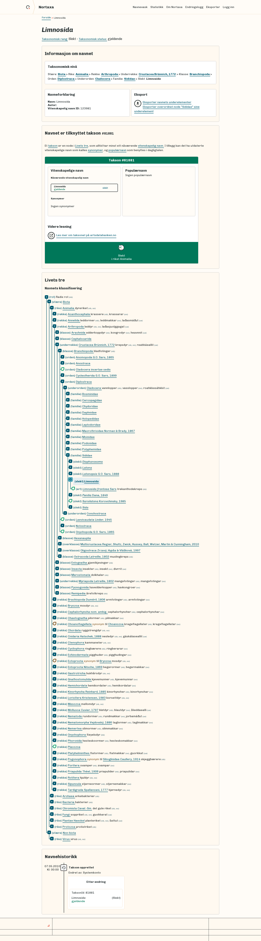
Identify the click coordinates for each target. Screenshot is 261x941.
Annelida (74, 320)
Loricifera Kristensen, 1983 (87, 697)
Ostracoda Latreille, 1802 (91, 556)
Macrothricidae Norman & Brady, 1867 (108, 431)
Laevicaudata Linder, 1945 (94, 519)
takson (53, 145)
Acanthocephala (79, 314)
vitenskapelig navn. (151, 145)
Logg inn (228, 7)
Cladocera (94, 388)
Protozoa (69, 826)
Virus (66, 839)
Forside (46, 17)
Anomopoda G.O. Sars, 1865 (95, 357)
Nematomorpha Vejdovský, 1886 (90, 722)
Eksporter (213, 7)
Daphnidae (89, 412)
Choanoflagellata (80, 624)
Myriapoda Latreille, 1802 (96, 581)
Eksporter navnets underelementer (167, 102)
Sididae (87, 455)
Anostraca (83, 363)
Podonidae (89, 443)
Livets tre (81, 145)
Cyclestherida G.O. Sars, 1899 (96, 375)
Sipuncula (75, 783)
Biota (66, 302)
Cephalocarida (81, 338)
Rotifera (74, 777)
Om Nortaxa (174, 7)
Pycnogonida (80, 587)
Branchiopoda (84, 351)
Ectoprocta (76, 661)
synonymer (95, 150)
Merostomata (81, 575)
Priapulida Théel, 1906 (83, 771)
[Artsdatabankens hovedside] (31, 7)
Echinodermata (78, 654)
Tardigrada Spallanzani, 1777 (88, 790)
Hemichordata (78, 685)
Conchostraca (96, 513)
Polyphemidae (91, 449)
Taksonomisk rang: (55, 39)
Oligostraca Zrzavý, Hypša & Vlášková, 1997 (110, 550)
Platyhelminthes (79, 753)
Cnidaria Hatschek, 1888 (84, 636)
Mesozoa (74, 704)
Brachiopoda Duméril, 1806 (86, 599)
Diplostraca (84, 381)
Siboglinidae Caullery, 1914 (121, 759)
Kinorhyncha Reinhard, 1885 (87, 691)
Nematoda (75, 716)
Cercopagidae (92, 400)
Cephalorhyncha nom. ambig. (88, 611)
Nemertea (75, 728)
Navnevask (140, 7)
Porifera (74, 765)
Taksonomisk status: (93, 39)
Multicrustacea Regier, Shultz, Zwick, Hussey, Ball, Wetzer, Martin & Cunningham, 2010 (139, 544)
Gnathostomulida (80, 679)
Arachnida (78, 332)
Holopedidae (90, 418)
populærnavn (117, 150)
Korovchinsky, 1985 (104, 501)
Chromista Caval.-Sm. (77, 808)
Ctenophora (76, 642)
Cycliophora (76, 648)
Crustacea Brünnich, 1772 (97, 345)
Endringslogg (194, 7)
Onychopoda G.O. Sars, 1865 (95, 532)
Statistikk (156, 7)
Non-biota (69, 832)
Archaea (68, 796)
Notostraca (83, 526)
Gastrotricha (77, 673)
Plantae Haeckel (73, 820)
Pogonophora (77, 759)
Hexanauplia (82, 538)
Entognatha (79, 562)
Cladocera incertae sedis (93, 369)
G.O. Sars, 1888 (100, 474)
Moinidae (88, 437)
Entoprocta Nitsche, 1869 (85, 667)
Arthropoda (76, 326)
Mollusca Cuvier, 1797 (83, 710)
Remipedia (78, 593)
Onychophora (77, 734)
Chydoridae (90, 406)
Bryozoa (74, 605)
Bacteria (68, 802)
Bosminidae (90, 394)
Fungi (66, 814)
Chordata (74, 630)
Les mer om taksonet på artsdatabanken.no (86, 235)
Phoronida (75, 740)
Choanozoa (116, 624)
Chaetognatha (78, 618)
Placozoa (74, 747)
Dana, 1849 (95, 495)
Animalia (68, 308)
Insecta (77, 569)
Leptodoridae (91, 424)
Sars (99, 489)
